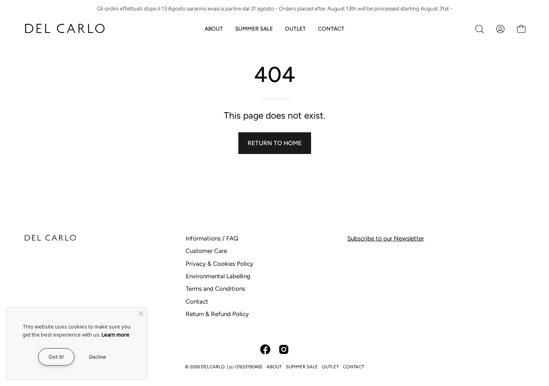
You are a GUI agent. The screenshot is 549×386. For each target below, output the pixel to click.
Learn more (115, 334)
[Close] (141, 314)
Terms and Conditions (215, 288)
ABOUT (274, 367)
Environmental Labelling (218, 276)
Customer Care (206, 251)
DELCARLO (213, 367)
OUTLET (330, 367)
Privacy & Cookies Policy (219, 263)
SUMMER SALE (302, 367)
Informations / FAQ (212, 238)
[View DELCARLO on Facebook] (265, 349)
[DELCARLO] (64, 28)
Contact (197, 301)
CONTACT (353, 367)
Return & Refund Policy (217, 314)
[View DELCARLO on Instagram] (284, 349)
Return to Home (275, 143)
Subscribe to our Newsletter (385, 238)
